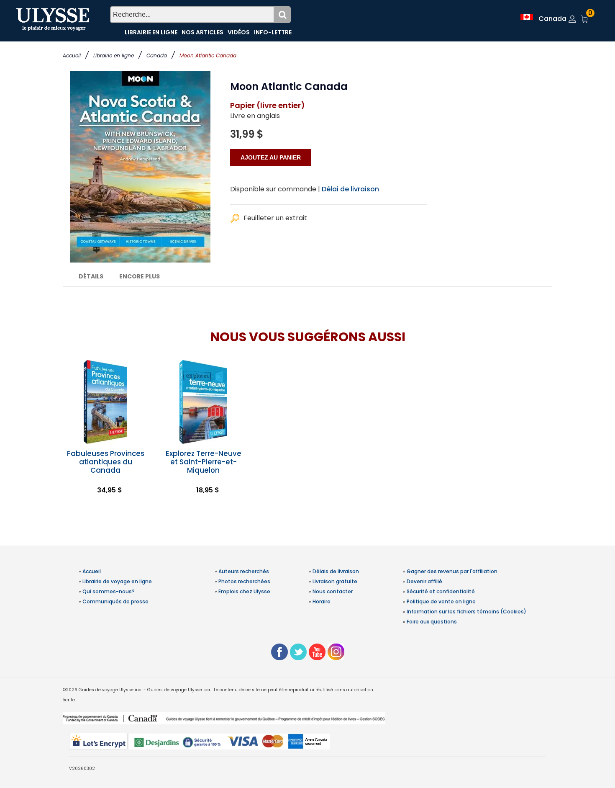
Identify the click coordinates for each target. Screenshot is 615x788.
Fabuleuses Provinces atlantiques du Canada (105, 461)
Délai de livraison (350, 189)
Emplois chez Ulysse (244, 591)
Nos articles (202, 32)
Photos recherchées (244, 581)
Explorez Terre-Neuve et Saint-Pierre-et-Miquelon (203, 461)
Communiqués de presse (115, 601)
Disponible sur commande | (275, 189)
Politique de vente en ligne (441, 601)
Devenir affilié (424, 581)
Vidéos (239, 32)
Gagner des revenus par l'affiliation (452, 571)
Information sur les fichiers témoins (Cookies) (466, 611)
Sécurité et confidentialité (441, 591)
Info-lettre (273, 32)
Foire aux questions (432, 621)
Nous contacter (333, 591)
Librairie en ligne (113, 55)
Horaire (322, 601)
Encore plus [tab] (139, 276)
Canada (156, 55)
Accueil (72, 55)
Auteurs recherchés (243, 571)
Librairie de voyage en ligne (117, 581)
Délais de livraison (336, 571)
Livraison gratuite (335, 581)
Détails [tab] (91, 276)
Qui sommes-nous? (108, 591)
